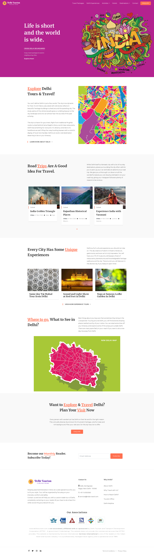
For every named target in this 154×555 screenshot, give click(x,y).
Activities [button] (105, 3)
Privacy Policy (122, 551)
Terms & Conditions (109, 551)
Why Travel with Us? (111, 490)
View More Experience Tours (77, 304)
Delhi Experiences (93, 3)
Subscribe (116, 456)
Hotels (114, 3)
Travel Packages (78, 3)
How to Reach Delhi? (111, 495)
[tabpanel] (44, 204)
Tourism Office (109, 499)
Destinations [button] (124, 3)
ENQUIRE (77, 432)
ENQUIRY (145, 3)
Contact (135, 3)
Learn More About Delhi (40, 142)
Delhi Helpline (109, 503)
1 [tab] (77, 229)
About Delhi (108, 486)
